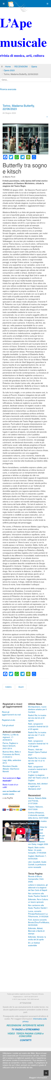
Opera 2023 (9, 70)
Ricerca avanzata (8, 89)
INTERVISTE (29, 1025)
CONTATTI (25, 1040)
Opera (34, 66)
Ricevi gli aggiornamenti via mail (11, 713)
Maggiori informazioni (38, 1077)
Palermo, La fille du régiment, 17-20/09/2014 (11, 737)
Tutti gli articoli (8, 725)
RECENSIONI (21, 66)
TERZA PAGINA (24, 1033)
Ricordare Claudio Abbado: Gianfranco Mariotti (11, 769)
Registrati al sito (8, 720)
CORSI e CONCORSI (31, 1035)
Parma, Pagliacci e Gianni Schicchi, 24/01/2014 (10, 746)
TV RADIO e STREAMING (25, 1029)
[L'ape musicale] (17, 3)
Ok (46, 1073)
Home (8, 66)
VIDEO (11, 1033)
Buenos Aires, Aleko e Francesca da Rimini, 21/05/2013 (12, 754)
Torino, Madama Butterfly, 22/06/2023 (19, 107)
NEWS (40, 1025)
